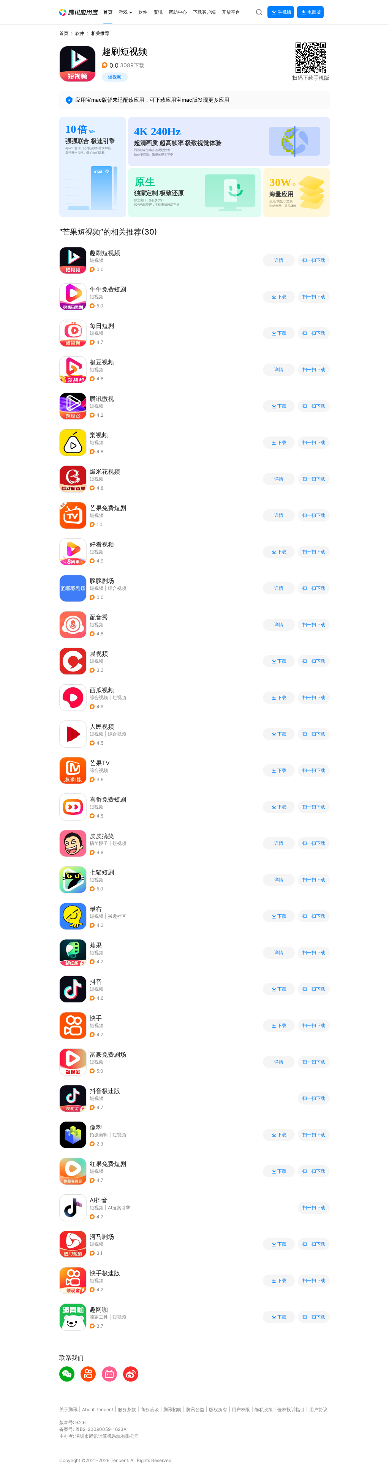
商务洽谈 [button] (150, 1409)
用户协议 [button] (318, 1409)
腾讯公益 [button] (195, 1409)
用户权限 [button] (241, 1409)
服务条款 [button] (127, 1409)
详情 (278, 260)
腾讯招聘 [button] (172, 1409)
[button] (78, 12)
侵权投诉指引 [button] (291, 1409)
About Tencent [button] (97, 1409)
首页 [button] (63, 33)
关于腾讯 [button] (68, 1409)
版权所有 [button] (218, 1409)
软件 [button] (79, 33)
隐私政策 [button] (264, 1409)
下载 (281, 296)
